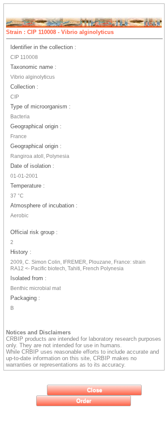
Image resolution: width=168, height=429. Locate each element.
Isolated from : (28, 278)
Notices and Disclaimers (38, 332)
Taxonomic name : (33, 67)
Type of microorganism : (40, 106)
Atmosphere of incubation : (44, 205)
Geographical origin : (36, 126)
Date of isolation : (32, 166)
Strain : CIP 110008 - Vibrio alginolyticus (60, 32)
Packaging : (25, 298)
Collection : (24, 86)
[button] (94, 390)
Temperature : (27, 185)
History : (20, 252)
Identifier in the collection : (43, 47)
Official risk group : (34, 232)
